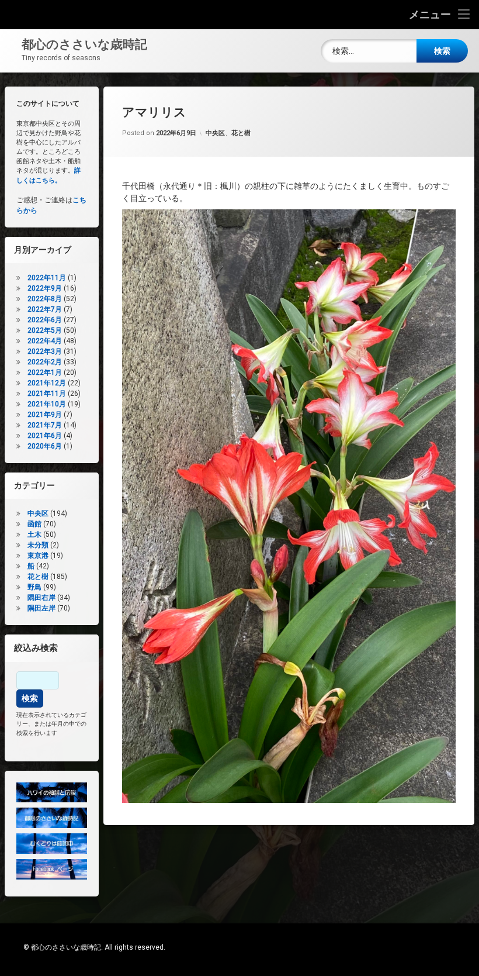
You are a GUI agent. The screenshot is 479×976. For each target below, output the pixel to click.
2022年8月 (44, 299)
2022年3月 (44, 351)
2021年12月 (46, 383)
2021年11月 (46, 393)
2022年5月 (44, 330)
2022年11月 (46, 278)
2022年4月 (44, 341)
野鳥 (34, 587)
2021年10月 (46, 404)
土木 (34, 534)
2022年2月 (44, 362)
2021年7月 (44, 425)
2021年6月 (44, 436)
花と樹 (241, 133)
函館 (34, 524)
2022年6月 (44, 320)
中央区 (215, 133)
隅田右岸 (41, 598)
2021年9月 (44, 415)
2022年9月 (44, 288)
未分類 (37, 545)
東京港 (37, 555)
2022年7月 (44, 309)
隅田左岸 (41, 608)
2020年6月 (44, 446)
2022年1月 (44, 372)
